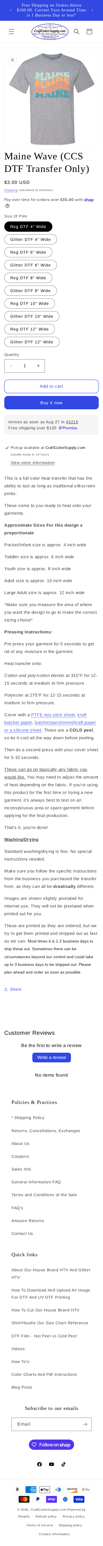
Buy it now (51, 402)
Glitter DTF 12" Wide (32, 342)
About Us (20, 1143)
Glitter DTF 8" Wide (30, 290)
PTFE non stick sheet (53, 714)
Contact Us (22, 1233)
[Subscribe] (85, 1424)
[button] (11, 31)
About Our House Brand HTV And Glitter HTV (50, 1273)
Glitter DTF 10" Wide (32, 316)
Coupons (20, 1156)
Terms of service (39, 1525)
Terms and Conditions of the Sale (44, 1194)
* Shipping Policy (27, 1117)
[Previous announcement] (10, 10)
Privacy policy (74, 1516)
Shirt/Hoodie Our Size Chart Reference (49, 1323)
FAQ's (17, 1208)
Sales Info (21, 1169)
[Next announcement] (92, 10)
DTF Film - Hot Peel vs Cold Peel (44, 1336)
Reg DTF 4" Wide (28, 226)
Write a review (51, 1057)
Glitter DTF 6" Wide (30, 265)
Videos (18, 1348)
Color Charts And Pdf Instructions (44, 1374)
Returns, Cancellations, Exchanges (45, 1130)
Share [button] (16, 989)
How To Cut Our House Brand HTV (45, 1310)
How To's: (20, 1361)
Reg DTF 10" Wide (29, 303)
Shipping (11, 190)
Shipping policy (70, 1525)
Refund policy (46, 1516)
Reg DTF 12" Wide (29, 329)
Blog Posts (21, 1387)
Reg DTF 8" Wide (28, 278)
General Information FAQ (36, 1182)
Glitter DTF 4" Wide (30, 239)
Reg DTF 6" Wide (28, 252)
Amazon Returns (27, 1220)
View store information (33, 462)
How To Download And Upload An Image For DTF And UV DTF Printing (50, 1293)
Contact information (54, 1534)
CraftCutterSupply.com (48, 1509)
